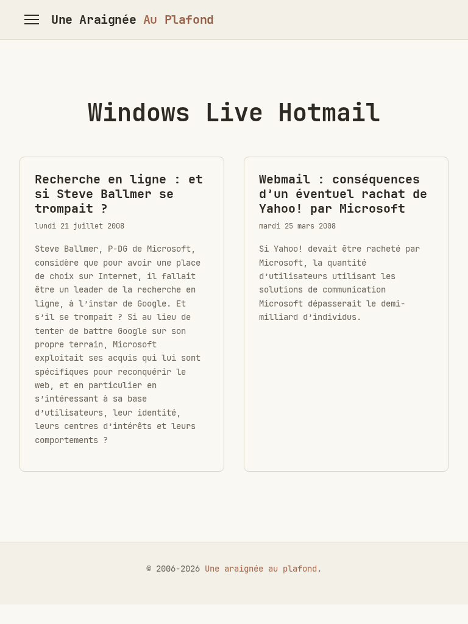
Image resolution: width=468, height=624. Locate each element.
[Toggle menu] (32, 19)
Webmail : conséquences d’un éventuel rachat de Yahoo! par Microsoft (343, 193)
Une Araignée (132, 19)
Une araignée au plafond (261, 568)
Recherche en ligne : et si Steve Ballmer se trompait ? (119, 193)
